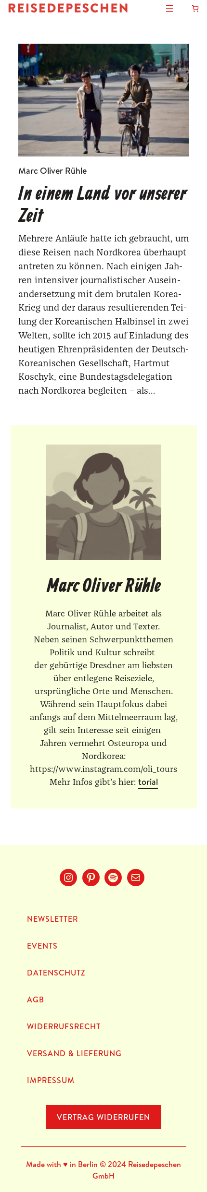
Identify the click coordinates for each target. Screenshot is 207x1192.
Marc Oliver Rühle (52, 171)
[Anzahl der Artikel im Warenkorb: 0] (195, 8)
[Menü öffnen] (169, 8)
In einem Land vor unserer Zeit (102, 205)
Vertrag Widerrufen (103, 1117)
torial (148, 782)
